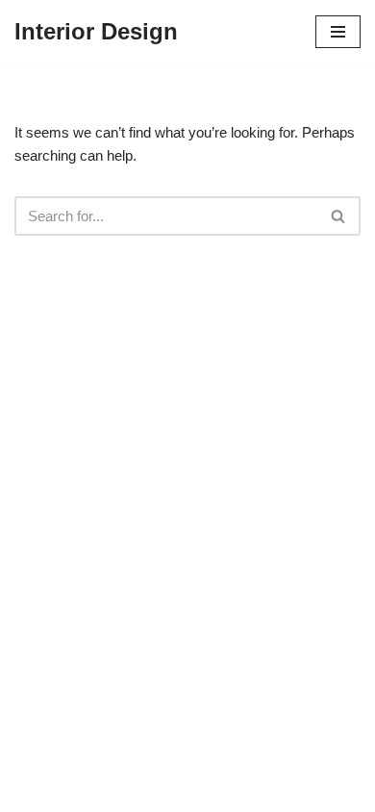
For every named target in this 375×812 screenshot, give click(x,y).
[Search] (339, 216)
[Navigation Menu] (338, 31)
